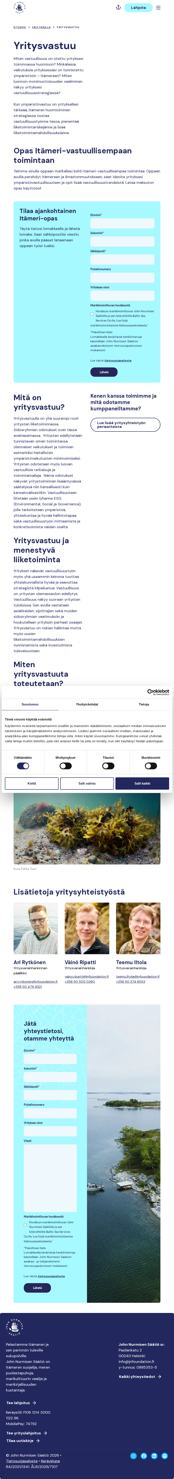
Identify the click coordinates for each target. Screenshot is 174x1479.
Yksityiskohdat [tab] (87, 704)
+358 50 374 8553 (130, 981)
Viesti (27, 1140)
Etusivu (20, 27)
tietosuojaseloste (118, 360)
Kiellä (32, 783)
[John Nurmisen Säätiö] (19, 8)
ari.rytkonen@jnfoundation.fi (36, 981)
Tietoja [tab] (144, 704)
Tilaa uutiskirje (20, 1440)
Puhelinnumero (100, 269)
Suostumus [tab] (30, 704)
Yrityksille (41, 27)
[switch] (66, 768)
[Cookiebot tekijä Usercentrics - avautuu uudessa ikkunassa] (150, 692)
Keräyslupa (50, 1461)
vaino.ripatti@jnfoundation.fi (87, 976)
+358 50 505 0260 (80, 981)
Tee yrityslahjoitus (23, 1433)
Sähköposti (98, 251)
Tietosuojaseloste (22, 1461)
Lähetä (104, 372)
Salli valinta (87, 783)
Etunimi (96, 215)
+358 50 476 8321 (28, 986)
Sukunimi (97, 233)
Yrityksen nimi (99, 287)
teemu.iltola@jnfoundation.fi (138, 976)
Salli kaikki (142, 783)
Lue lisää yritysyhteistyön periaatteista (121, 424)
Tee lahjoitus (18, 1402)
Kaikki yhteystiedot (137, 1376)
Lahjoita (138, 7)
